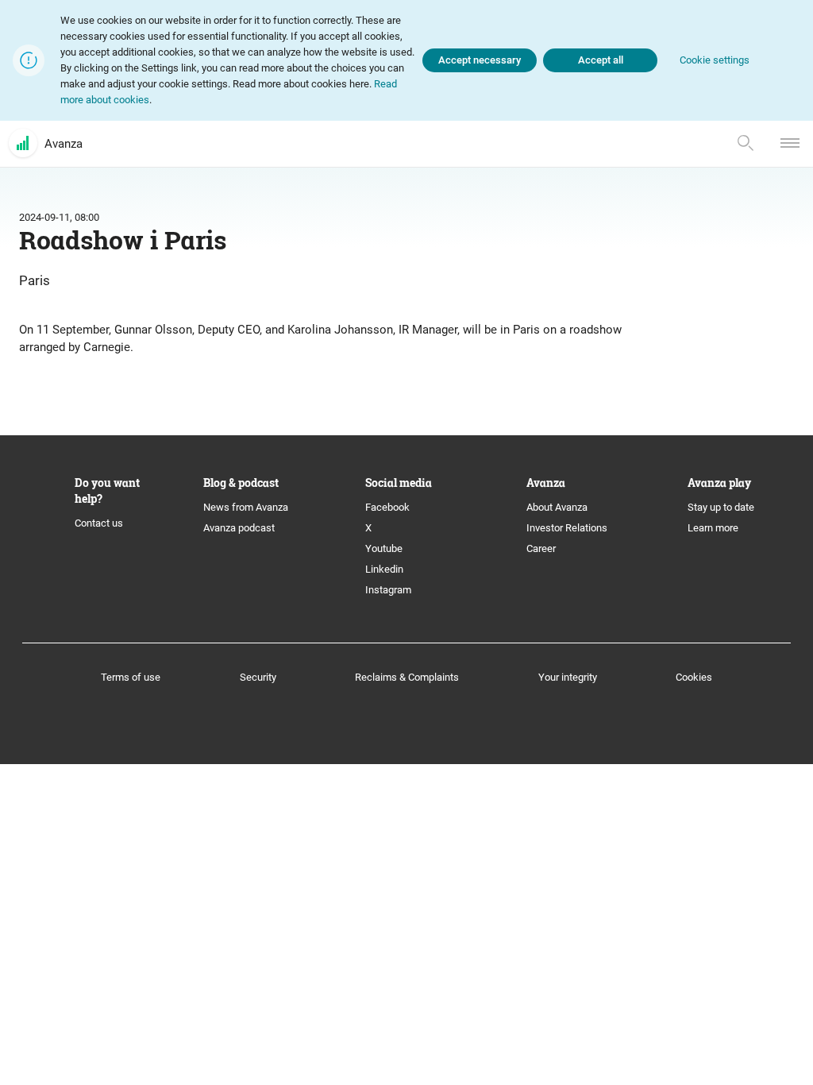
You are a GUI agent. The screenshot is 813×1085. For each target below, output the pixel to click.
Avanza (63, 144)
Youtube (384, 548)
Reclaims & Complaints (407, 677)
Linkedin (384, 569)
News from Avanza (245, 507)
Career (541, 548)
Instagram (388, 590)
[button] (714, 60)
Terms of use (130, 677)
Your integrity (567, 677)
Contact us (99, 523)
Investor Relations (566, 528)
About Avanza (557, 507)
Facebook (387, 507)
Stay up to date (721, 507)
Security (258, 677)
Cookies (694, 677)
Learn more (713, 528)
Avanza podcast (239, 528)
